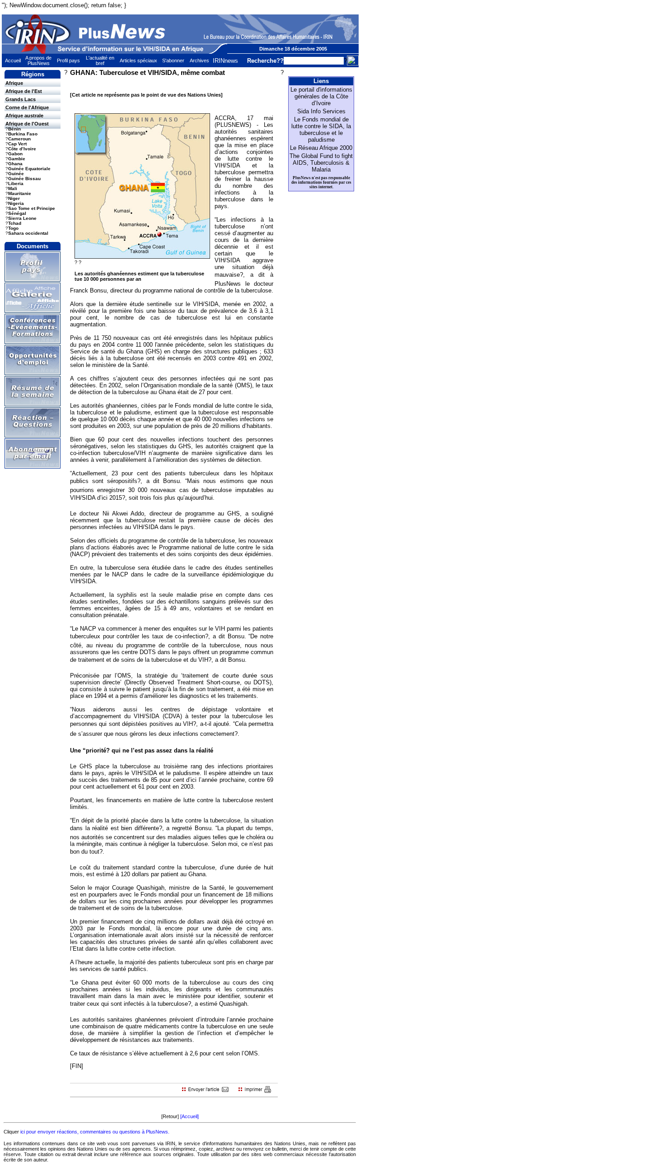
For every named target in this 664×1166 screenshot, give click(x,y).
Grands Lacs (20, 99)
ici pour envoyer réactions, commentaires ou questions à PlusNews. (94, 1131)
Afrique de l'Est (23, 91)
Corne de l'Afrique (27, 107)
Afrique (14, 83)
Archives (199, 60)
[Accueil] (189, 1116)
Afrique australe (24, 115)
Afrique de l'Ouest (27, 123)
